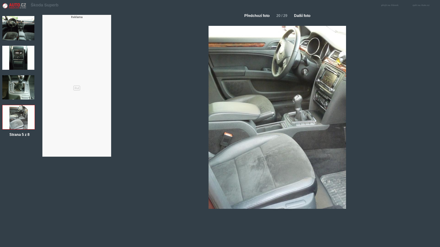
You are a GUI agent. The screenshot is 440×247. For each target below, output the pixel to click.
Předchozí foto (257, 15)
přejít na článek (390, 5)
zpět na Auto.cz (420, 5)
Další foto (302, 15)
